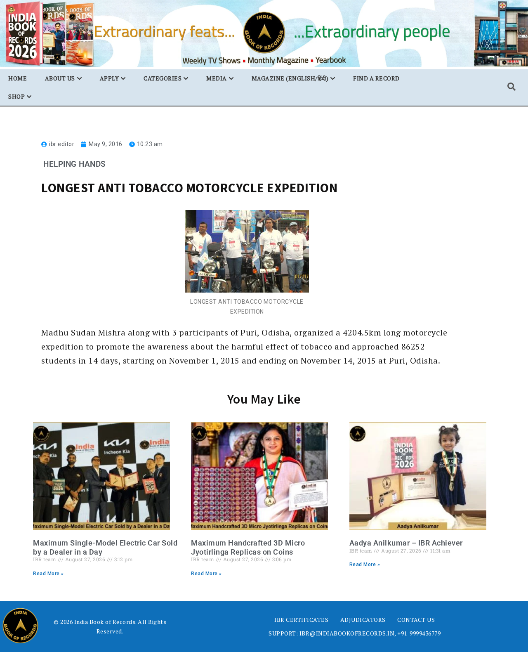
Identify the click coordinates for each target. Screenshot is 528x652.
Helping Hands (74, 164)
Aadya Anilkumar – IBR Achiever (406, 543)
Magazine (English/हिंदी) (290, 78)
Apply (109, 78)
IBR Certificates (301, 620)
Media (216, 78)
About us (60, 78)
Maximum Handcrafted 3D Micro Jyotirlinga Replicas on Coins (248, 547)
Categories (163, 78)
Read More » (48, 573)
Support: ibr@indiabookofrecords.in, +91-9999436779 (355, 633)
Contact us (416, 620)
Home (17, 78)
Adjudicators (363, 620)
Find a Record (376, 78)
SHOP (16, 96)
